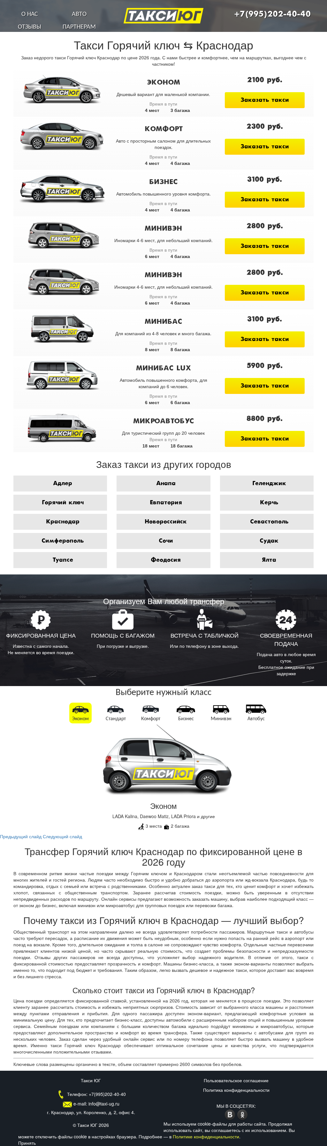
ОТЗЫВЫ (29, 27)
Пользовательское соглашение (236, 1080)
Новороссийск (166, 522)
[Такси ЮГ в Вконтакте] (230, 1114)
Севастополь (269, 522)
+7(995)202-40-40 (272, 14)
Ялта (269, 560)
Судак (269, 541)
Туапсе (62, 560)
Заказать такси (264, 100)
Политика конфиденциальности (236, 1090)
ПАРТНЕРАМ (79, 27)
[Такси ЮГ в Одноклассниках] (242, 1114)
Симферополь (63, 541)
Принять (27, 1143)
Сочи (166, 541)
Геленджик (269, 483)
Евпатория (166, 503)
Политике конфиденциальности (206, 1136)
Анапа (166, 483)
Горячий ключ (63, 503)
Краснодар (63, 522)
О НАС (29, 14)
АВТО (79, 14)
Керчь (269, 503)
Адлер (62, 483)
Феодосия (166, 560)
